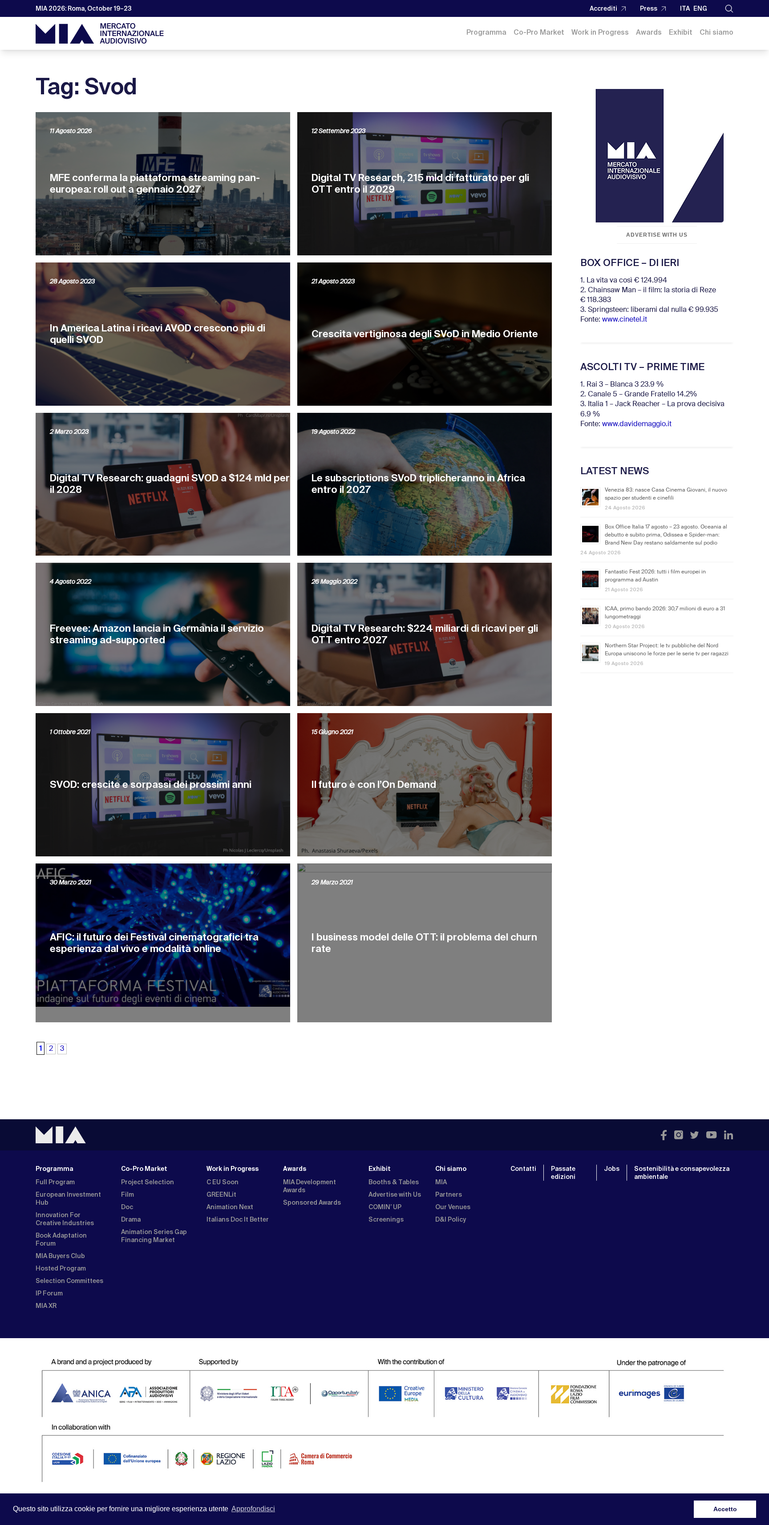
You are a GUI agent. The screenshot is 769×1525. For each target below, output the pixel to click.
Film (127, 1194)
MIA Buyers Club (60, 1256)
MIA (441, 1182)
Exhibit (680, 32)
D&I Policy (450, 1219)
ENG (700, 8)
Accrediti (603, 8)
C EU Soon (222, 1182)
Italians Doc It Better (237, 1219)
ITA (685, 8)
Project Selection (147, 1182)
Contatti (523, 1169)
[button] (729, 8)
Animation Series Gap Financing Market (154, 1236)
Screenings (386, 1219)
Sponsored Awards (312, 1202)
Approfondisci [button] (253, 1509)
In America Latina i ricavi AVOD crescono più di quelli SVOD (157, 334)
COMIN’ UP (384, 1207)
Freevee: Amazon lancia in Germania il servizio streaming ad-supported (157, 634)
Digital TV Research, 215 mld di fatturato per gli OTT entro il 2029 (420, 183)
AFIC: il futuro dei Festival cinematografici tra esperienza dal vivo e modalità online (154, 943)
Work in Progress (600, 32)
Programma (486, 32)
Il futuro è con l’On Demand (374, 784)
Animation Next (229, 1207)
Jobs (611, 1169)
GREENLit (221, 1194)
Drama (131, 1219)
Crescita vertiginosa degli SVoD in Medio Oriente (425, 333)
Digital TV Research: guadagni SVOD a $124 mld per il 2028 (170, 484)
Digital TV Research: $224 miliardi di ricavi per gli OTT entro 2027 (425, 634)
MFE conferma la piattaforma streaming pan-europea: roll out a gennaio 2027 (155, 183)
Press (648, 8)
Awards (649, 32)
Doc (127, 1207)
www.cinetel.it (624, 319)
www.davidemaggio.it (637, 424)
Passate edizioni (563, 1173)
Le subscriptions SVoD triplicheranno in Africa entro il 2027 (418, 484)
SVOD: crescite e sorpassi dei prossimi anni (150, 784)
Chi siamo (716, 32)
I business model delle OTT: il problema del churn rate (424, 943)
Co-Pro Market (539, 32)
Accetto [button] (725, 1509)
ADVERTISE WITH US (657, 235)
